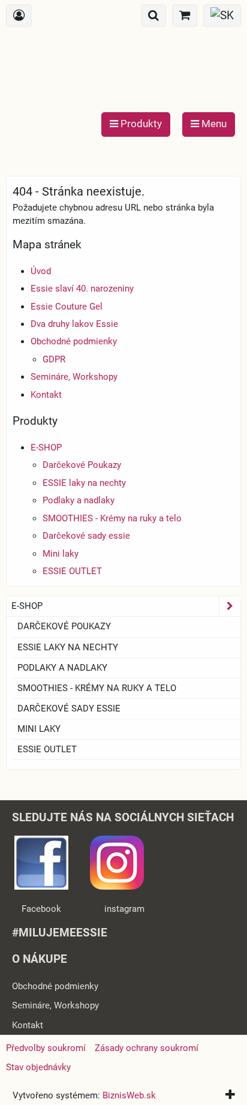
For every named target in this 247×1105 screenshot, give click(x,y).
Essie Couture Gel (67, 306)
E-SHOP (46, 447)
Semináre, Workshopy (74, 376)
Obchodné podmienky (74, 341)
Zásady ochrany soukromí (146, 1048)
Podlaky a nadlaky (79, 500)
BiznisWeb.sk (129, 1095)
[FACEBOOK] (41, 886)
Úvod (41, 271)
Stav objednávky (38, 1067)
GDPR (54, 359)
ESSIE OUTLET (72, 571)
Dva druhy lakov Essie (74, 324)
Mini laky (61, 553)
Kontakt (46, 394)
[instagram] (117, 886)
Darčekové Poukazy (82, 465)
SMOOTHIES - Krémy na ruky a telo (112, 518)
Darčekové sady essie (86, 535)
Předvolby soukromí (46, 1048)
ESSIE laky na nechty (84, 483)
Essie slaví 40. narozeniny (82, 288)
